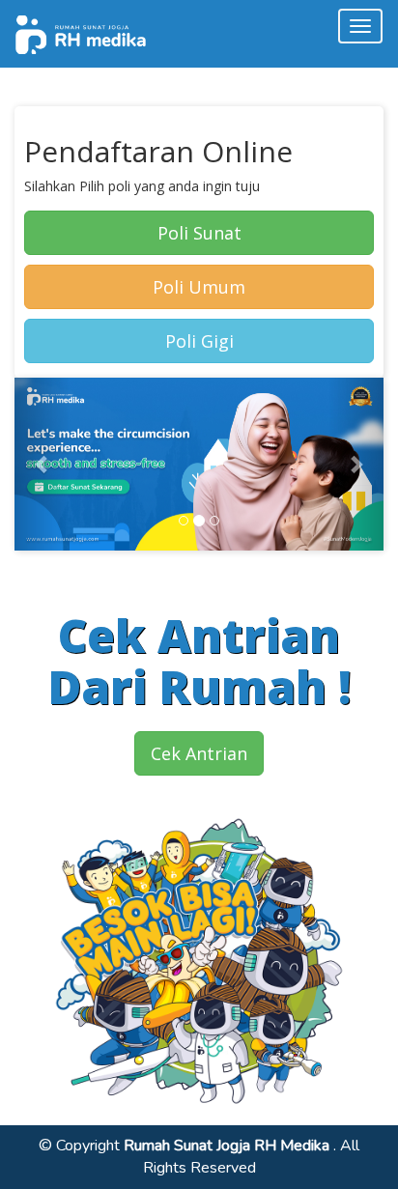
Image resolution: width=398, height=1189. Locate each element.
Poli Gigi (199, 341)
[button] (42, 464)
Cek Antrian (199, 753)
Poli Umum (199, 286)
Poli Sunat (199, 232)
